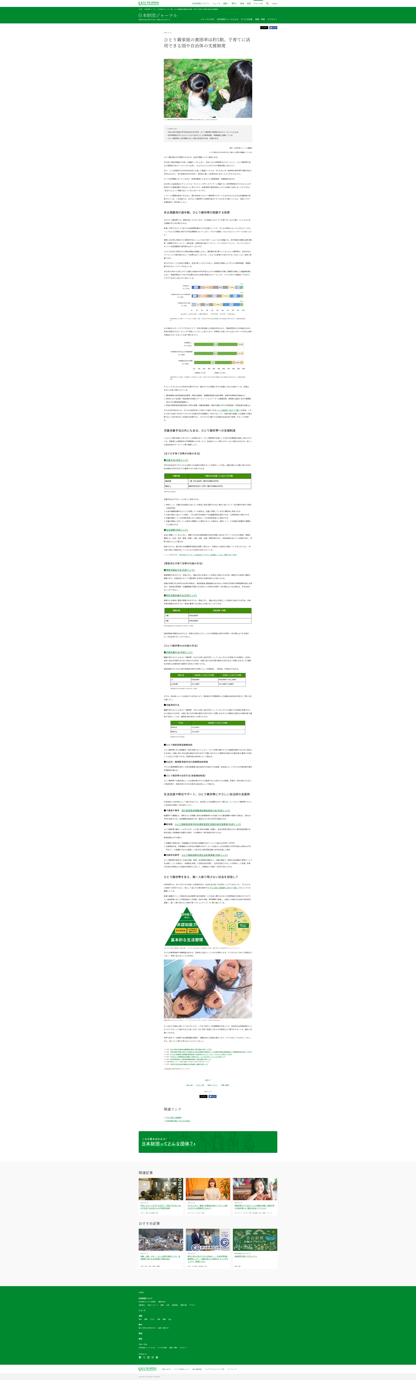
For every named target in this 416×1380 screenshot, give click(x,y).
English (274, 3)
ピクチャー (272, 19)
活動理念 (142, 1305)
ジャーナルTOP (207, 19)
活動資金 (175, 1305)
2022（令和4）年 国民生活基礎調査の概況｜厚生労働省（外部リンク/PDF (191, 1049)
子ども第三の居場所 (174, 1117)
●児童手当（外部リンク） (176, 460)
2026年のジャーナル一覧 (165, 9)
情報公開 (183, 1305)
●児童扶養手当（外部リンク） (178, 652)
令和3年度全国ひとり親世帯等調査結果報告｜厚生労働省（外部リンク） (190, 1059)
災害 (158, 1319)
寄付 (234, 3)
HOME (140, 9)
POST (265, 28)
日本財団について (200, 3)
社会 (169, 1319)
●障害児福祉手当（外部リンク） (179, 569)
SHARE (274, 28)
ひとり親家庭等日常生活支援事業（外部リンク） (205, 855)
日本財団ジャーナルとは (227, 19)
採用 (249, 3)
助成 (242, 3)
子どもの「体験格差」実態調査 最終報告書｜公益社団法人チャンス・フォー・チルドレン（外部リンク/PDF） (201, 1054)
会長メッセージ (152, 1305)
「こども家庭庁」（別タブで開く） (228, 410)
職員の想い (162, 1302)
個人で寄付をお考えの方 (147, 1328)
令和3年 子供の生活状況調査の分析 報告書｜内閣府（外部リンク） (189, 1064)
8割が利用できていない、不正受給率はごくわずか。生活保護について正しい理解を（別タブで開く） (208, 555)
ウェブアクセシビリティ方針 (214, 1369)
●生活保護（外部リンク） (176, 529)
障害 (164, 1319)
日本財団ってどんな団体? (147, 1302)
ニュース (216, 3)
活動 (225, 3)
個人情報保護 (197, 1369)
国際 (145, 1319)
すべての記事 (246, 19)
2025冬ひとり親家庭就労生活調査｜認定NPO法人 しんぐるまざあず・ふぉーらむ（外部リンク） (198, 1057)
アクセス (192, 1305)
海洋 (140, 1319)
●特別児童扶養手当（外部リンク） (180, 595)
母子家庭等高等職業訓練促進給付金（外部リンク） (206, 810)
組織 (162, 1305)
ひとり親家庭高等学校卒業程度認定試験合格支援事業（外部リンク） (208, 824)
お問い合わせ (166, 1369)
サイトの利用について (181, 1369)
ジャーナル (258, 3)
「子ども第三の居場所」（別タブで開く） (224, 887)
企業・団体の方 (163, 1328)
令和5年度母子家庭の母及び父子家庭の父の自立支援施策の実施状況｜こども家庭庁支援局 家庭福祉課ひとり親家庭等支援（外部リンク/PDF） (211, 1052)
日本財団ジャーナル (150, 9)
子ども (152, 1319)
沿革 (167, 1305)
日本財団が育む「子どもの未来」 (178, 1121)
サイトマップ (232, 1369)
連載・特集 (260, 19)
